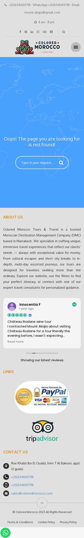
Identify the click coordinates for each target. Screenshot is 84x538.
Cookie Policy (46, 522)
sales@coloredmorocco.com (32, 493)
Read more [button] (16, 342)
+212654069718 (22, 477)
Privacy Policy (68, 522)
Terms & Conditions (20, 522)
